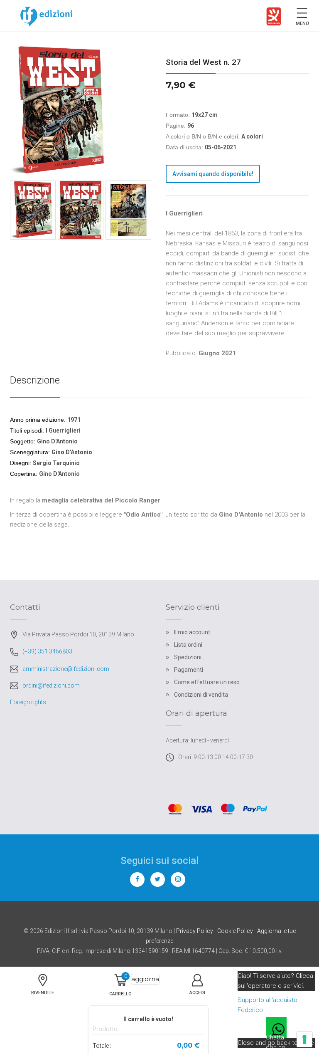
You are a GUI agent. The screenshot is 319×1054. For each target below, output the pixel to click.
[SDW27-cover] (80, 210)
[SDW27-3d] (33, 210)
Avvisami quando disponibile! (212, 174)
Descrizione (35, 380)
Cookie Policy (235, 931)
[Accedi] (197, 989)
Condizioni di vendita (201, 694)
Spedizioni (187, 657)
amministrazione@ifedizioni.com (65, 669)
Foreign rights (28, 702)
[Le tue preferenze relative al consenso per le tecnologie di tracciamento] (304, 1039)
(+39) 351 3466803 (47, 651)
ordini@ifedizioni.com (51, 685)
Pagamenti (188, 669)
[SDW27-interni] (128, 210)
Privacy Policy (194, 931)
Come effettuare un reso (207, 682)
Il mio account (192, 632)
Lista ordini (188, 644)
